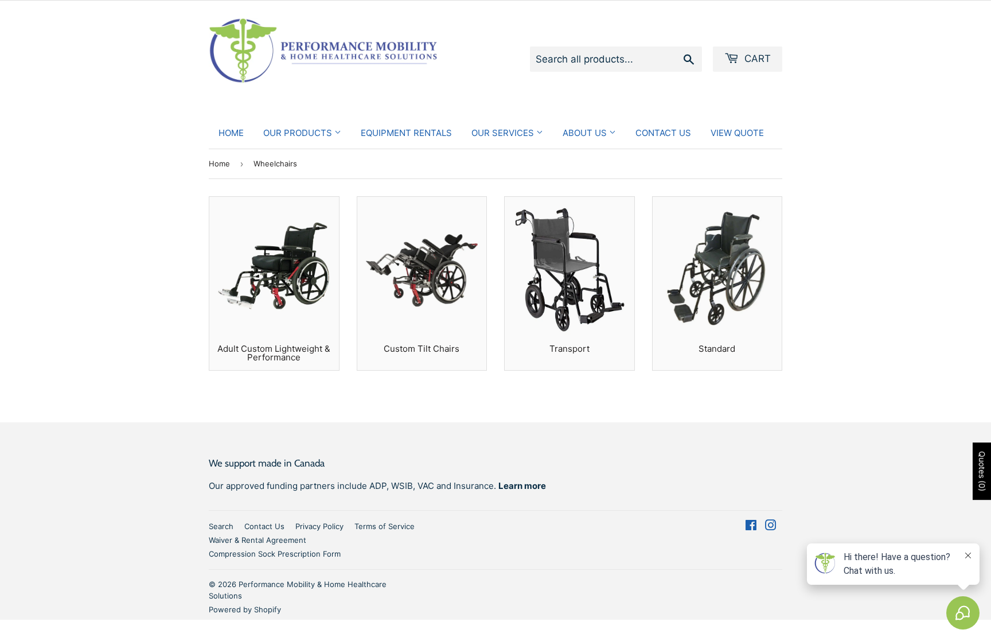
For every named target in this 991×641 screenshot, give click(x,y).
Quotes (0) (982, 472)
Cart (756, 58)
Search (221, 526)
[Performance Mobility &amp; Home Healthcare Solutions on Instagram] (771, 526)
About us (586, 132)
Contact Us (663, 132)
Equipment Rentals (406, 132)
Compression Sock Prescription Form (275, 553)
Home (231, 132)
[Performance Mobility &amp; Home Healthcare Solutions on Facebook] (751, 526)
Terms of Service (384, 526)
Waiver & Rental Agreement (257, 540)
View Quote (737, 132)
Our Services (503, 132)
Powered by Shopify (245, 609)
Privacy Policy (319, 526)
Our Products (298, 132)
